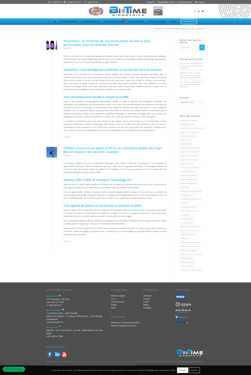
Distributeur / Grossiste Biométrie (125, 322)
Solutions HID (187, 266)
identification (187, 195)
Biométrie (67, 48)
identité (184, 203)
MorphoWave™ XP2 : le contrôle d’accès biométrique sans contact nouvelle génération (190, 75)
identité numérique (189, 207)
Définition (147, 295)
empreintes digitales (189, 183)
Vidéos (146, 305)
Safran (184, 250)
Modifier (194, 370)
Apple (194, 120)
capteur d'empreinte (189, 156)
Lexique (146, 298)
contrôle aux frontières (190, 168)
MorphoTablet (187, 219)
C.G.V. (113, 298)
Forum (146, 301)
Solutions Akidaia (188, 262)
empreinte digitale (189, 179)
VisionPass (77, 62)
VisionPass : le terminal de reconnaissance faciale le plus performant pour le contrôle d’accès (107, 43)
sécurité (185, 270)
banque (195, 132)
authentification (187, 124)
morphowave (187, 223)
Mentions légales (118, 295)
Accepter (182, 370)
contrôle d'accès (188, 171)
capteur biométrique (189, 152)
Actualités (147, 308)
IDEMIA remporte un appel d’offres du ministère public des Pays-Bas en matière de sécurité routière (113, 150)
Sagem (193, 250)
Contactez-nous (117, 301)
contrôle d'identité (189, 175)
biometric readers (188, 136)
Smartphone (186, 258)
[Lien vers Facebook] (195, 11)
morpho (185, 215)
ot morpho (193, 230)
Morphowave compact (190, 227)
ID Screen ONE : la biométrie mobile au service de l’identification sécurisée (191, 64)
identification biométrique (191, 199)
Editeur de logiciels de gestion (123, 325)
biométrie (68, 169)
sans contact (186, 254)
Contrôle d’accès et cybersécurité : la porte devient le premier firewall (191, 83)
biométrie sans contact (190, 148)
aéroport (185, 132)
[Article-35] (51, 45)
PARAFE (184, 238)
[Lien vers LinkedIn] (199, 11)
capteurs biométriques (190, 160)
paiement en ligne (188, 234)
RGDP (113, 308)
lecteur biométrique (189, 211)
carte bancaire (187, 164)
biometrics (186, 140)
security (197, 254)
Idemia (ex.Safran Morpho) (191, 191)
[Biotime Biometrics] (125, 11)
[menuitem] (151, 2)
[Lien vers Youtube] (203, 11)
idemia (185, 187)
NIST (183, 230)
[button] (14, 369)
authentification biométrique (192, 128)
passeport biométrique (190, 242)
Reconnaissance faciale (190, 246)
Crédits (114, 305)
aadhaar (184, 120)
